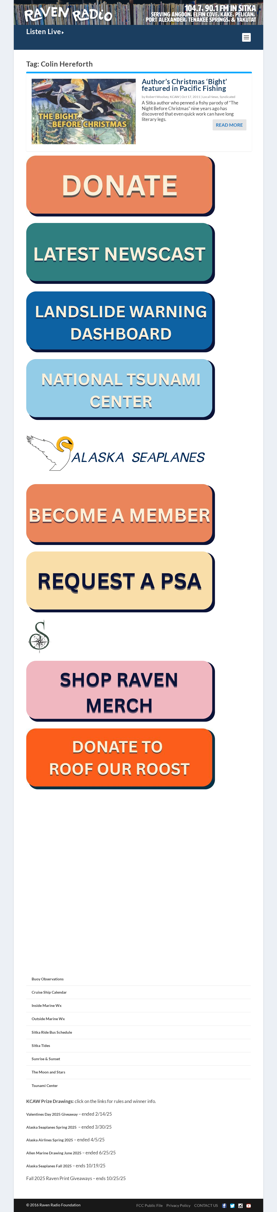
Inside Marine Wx (47, 1005)
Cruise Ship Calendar (49, 992)
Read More (229, 125)
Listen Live (43, 31)
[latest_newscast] (121, 282)
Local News (210, 97)
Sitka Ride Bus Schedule (52, 1032)
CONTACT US (206, 1205)
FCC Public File (149, 1205)
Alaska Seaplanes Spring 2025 (51, 1127)
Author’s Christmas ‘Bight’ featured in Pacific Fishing (184, 85)
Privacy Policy (178, 1205)
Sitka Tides (41, 1045)
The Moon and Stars (48, 1072)
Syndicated (227, 97)
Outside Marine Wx (48, 1018)
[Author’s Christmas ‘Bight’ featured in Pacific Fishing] (84, 111)
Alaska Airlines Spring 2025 (49, 1140)
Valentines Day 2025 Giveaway (52, 1114)
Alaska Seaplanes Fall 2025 (49, 1166)
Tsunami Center (45, 1085)
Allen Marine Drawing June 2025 (53, 1153)
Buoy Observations (48, 979)
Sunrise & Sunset (46, 1058)
